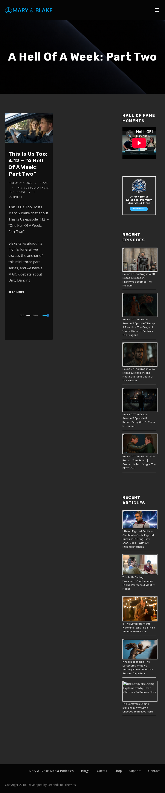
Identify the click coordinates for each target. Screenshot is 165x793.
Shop (118, 771)
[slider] (46, 319)
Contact (154, 771)
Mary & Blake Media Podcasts (51, 771)
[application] (28, 315)
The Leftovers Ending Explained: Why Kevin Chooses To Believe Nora (137, 707)
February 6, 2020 (20, 183)
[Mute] (42, 316)
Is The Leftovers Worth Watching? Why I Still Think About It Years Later (138, 627)
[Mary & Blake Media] (29, 10)
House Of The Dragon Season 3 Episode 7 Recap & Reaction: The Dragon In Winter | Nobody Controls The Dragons (138, 327)
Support (135, 771)
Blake (44, 183)
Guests (102, 771)
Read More (16, 292)
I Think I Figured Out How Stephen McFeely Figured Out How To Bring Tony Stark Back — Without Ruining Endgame (138, 539)
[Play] (9, 315)
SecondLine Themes (61, 785)
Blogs (85, 771)
